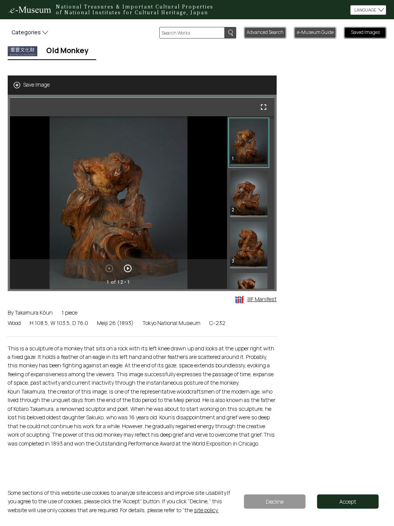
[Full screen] (263, 107)
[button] (248, 142)
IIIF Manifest (262, 299)
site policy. (206, 510)
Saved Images (365, 32)
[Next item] (128, 268)
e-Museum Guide (315, 32)
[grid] (250, 202)
